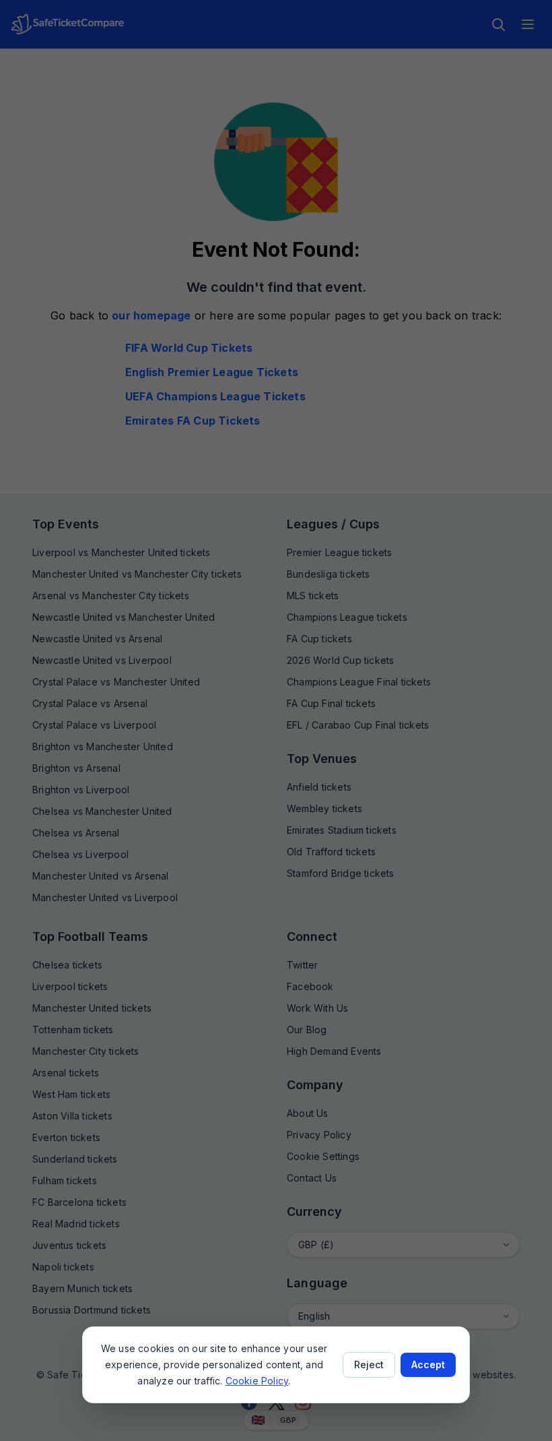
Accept (428, 1364)
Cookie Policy (257, 1380)
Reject (369, 1364)
